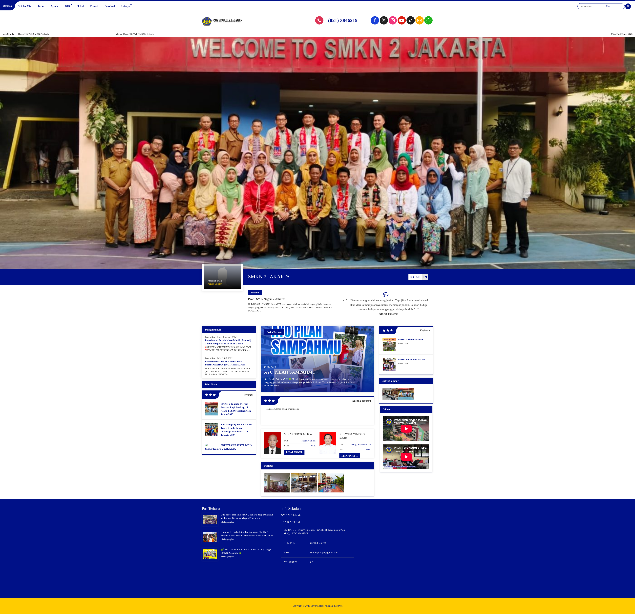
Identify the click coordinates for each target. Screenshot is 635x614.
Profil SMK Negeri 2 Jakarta (266, 299)
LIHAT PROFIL (294, 456)
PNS (369, 449)
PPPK (313, 449)
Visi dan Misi (24, 6)
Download (110, 6)
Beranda (7, 6)
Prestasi (94, 6)
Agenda (54, 6)
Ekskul (80, 6)
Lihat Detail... (404, 343)
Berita (41, 6)
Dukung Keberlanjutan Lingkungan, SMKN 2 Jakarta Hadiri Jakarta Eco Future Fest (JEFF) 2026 (306, 366)
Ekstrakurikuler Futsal (410, 339)
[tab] (359, 330)
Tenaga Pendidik (308, 444)
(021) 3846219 (343, 20)
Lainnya (125, 6)
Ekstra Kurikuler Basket (411, 359)
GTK (67, 6)
